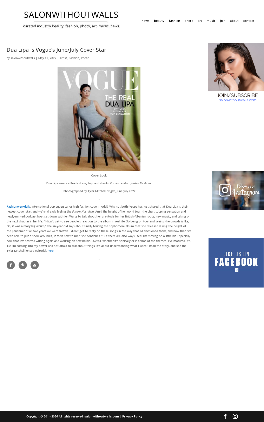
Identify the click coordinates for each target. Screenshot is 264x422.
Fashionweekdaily (18, 206)
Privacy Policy (132, 416)
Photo (85, 58)
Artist (63, 58)
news (146, 21)
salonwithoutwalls (23, 58)
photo (189, 21)
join (222, 21)
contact (249, 21)
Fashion (74, 58)
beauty (159, 21)
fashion (174, 21)
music (211, 21)
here (51, 250)
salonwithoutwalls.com (101, 416)
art (200, 21)
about (234, 21)
